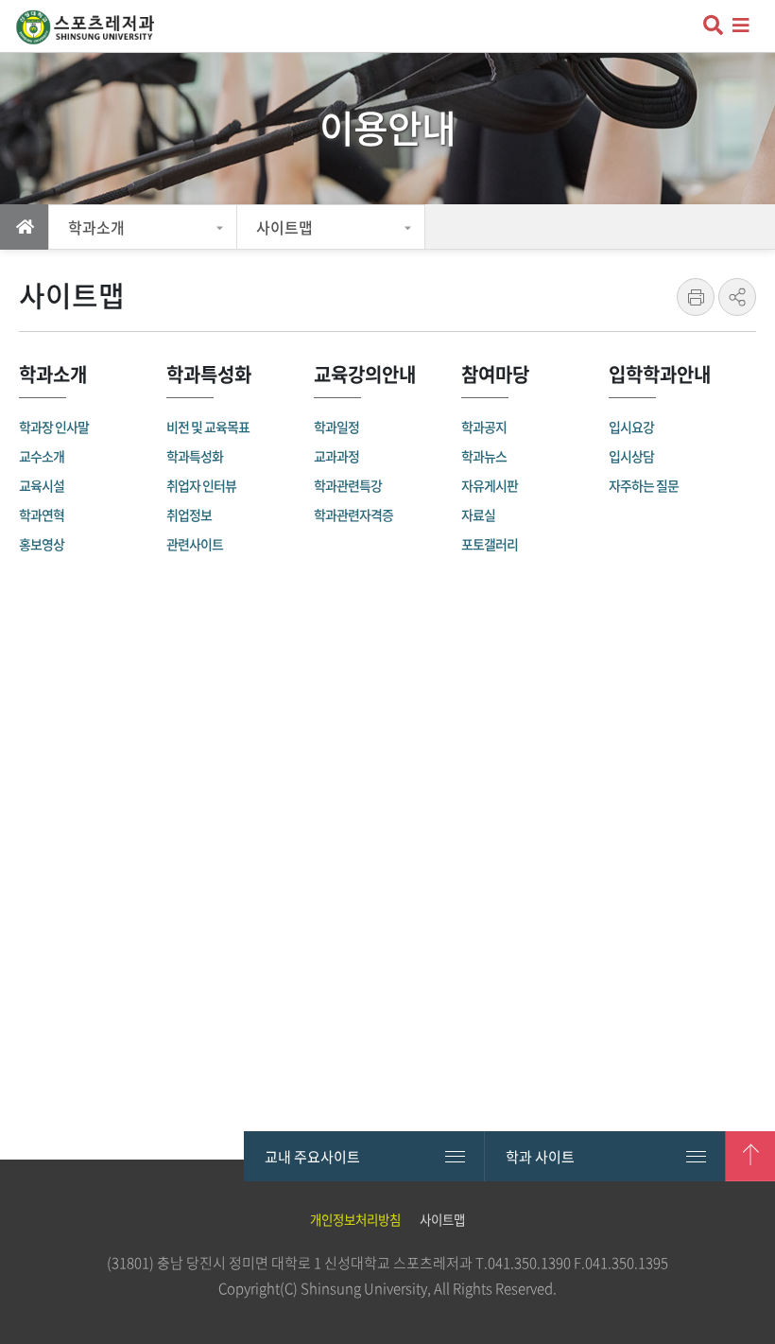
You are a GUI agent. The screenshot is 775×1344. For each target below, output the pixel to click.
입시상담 (631, 455)
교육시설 (41, 485)
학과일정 (336, 426)
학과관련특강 (348, 485)
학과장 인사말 (54, 426)
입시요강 (631, 426)
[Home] (24, 227)
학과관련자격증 (353, 514)
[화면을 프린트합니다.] (696, 297)
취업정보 (189, 514)
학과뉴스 (484, 455)
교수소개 (41, 455)
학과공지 (484, 426)
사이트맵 (284, 227)
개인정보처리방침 (355, 1219)
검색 (711, 27)
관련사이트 (194, 543)
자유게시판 (489, 485)
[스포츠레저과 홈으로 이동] (97, 27)
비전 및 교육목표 (208, 426)
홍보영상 (41, 543)
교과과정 (336, 455)
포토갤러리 (489, 543)
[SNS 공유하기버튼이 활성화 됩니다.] (737, 297)
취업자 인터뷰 (201, 485)
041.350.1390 (529, 1262)
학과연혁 (41, 514)
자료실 (478, 514)
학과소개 (96, 227)
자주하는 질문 (644, 485)
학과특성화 (194, 455)
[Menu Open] (744, 26)
